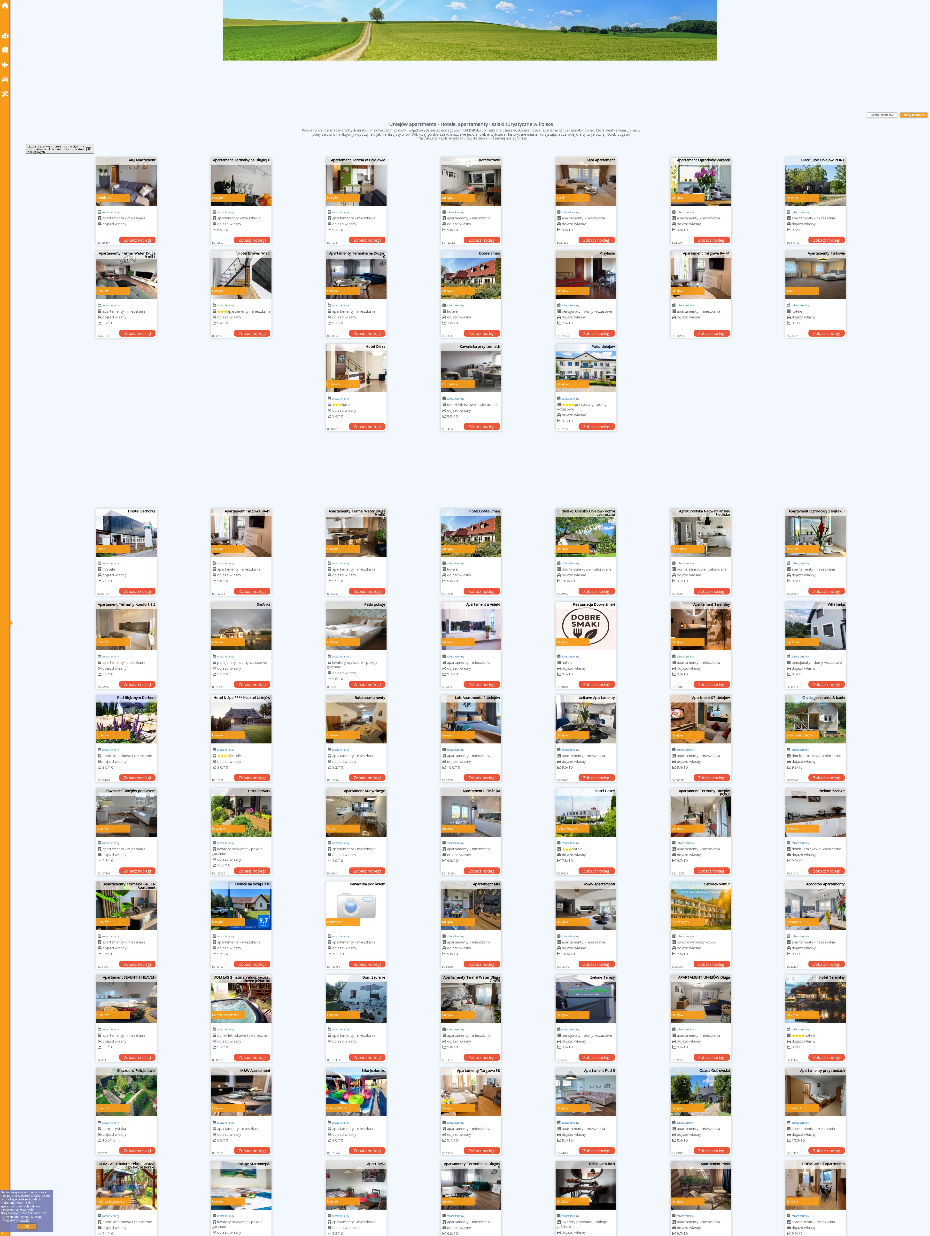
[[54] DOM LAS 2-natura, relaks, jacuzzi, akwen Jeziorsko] (241, 999)
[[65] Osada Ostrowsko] (701, 1092)
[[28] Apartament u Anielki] (471, 626)
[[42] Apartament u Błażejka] (471, 812)
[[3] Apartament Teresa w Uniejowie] (356, 181)
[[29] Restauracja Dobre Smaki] (586, 626)
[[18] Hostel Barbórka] (126, 533)
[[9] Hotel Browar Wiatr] (241, 275)
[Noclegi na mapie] (6, 36)
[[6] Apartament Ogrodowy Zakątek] (701, 181)
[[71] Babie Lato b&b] (586, 1185)
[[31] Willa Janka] (815, 626)
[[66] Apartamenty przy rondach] (815, 1092)
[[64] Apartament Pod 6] (586, 1092)
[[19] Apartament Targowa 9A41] (241, 533)
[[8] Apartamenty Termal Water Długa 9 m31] (126, 275)
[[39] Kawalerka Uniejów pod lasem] (126, 812)
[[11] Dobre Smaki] (471, 275)
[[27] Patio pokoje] (356, 626)
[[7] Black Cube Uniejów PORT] (815, 181)
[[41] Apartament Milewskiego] (356, 812)
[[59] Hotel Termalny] (815, 999)
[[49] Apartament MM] (471, 905)
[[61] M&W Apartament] (241, 1092)
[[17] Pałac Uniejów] (586, 368)
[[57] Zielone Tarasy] (586, 999)
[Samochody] (6, 79)
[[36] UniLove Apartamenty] (586, 719)
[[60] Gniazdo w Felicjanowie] (126, 1092)
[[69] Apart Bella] (356, 1185)
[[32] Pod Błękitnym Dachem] (126, 719)
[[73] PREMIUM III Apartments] (815, 1185)
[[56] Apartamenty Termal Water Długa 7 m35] (471, 999)
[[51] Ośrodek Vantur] (701, 905)
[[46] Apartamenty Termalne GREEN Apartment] (126, 905)
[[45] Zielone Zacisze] (815, 812)
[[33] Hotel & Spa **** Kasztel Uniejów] (241, 719)
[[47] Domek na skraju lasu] (241, 905)
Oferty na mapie (914, 115)
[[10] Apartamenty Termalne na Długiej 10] (356, 275)
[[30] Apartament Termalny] (701, 626)
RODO (25, 1220)
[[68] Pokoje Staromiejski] (241, 1185)
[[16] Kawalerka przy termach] (471, 368)
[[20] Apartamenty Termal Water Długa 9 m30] (356, 533)
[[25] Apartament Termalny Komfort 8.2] (126, 626)
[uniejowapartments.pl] (6, 5)
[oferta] (99, 218)
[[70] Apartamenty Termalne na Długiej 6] (471, 1185)
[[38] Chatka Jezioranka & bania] (815, 719)
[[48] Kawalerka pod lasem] (356, 905)
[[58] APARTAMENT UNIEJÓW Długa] (701, 999)
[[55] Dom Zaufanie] (356, 999)
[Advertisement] (471, 472)
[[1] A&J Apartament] (126, 181)
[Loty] (6, 65)
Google (27, 1196)
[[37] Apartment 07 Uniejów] (701, 719)
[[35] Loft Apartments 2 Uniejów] (471, 719)
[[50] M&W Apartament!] (586, 905)
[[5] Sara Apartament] (586, 181)
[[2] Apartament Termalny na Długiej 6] (241, 181)
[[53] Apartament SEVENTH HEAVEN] (126, 999)
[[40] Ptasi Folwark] (241, 812)
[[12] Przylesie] (586, 275)
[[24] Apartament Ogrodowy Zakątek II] (815, 533)
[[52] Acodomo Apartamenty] (815, 905)
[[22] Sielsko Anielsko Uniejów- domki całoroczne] (586, 533)
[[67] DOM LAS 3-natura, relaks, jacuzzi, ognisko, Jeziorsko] (126, 1185)
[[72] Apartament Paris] (701, 1185)
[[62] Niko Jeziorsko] (356, 1092)
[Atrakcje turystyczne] (6, 94)
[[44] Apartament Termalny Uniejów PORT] (701, 812)
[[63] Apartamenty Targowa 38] (471, 1092)
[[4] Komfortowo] (471, 181)
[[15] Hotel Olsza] (356, 368)
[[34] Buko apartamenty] (356, 719)
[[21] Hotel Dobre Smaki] (471, 533)
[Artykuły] (6, 50)
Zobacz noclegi (137, 240)
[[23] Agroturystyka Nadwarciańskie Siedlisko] (701, 533)
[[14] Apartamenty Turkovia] (815, 275)
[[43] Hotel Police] (586, 812)
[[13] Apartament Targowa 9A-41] (701, 275)
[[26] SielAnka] (241, 626)
